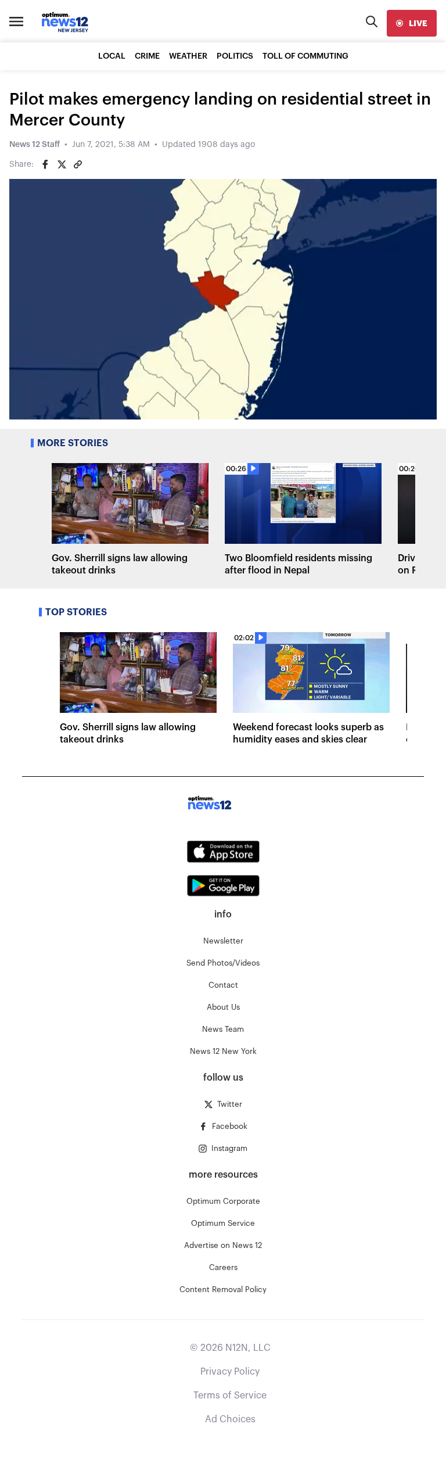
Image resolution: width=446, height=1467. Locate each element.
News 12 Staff (34, 145)
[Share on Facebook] (45, 164)
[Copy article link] (77, 164)
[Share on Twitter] (61, 164)
